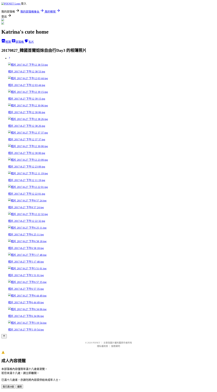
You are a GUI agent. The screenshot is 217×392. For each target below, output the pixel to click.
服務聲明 (115, 346)
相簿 (8, 41)
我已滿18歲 (8, 386)
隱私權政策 (102, 346)
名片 (31, 41)
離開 (19, 386)
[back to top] (4, 336)
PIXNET (96, 342)
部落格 (20, 41)
